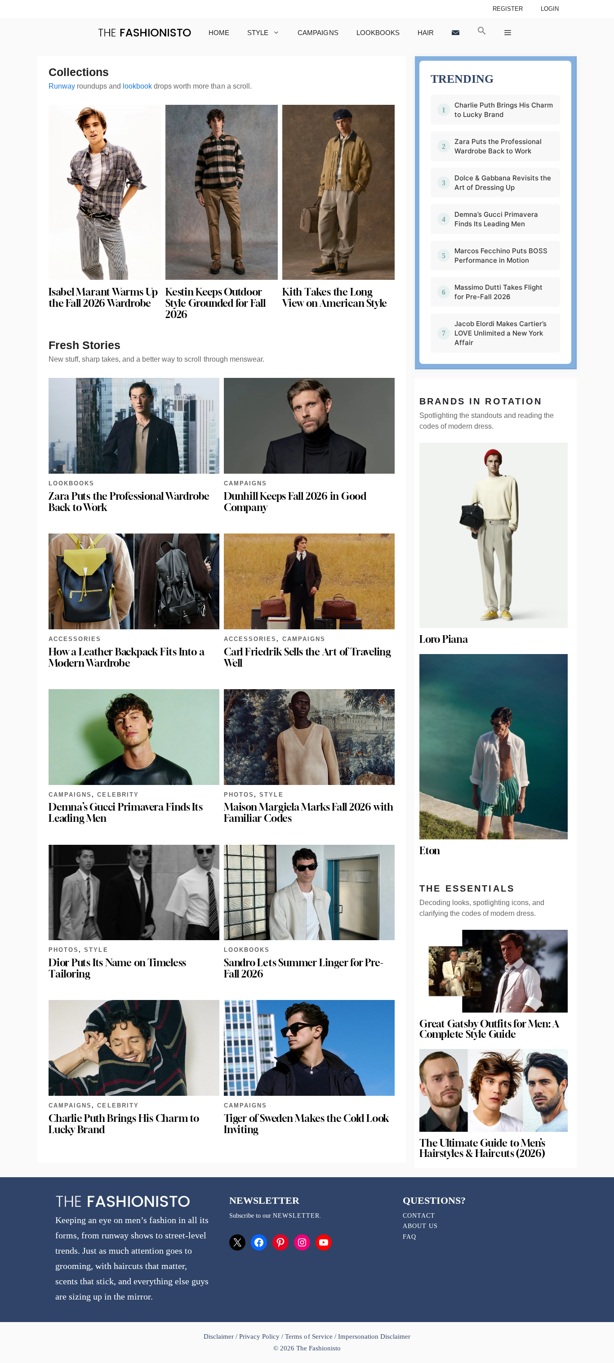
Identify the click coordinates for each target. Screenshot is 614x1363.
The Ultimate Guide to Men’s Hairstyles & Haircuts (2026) (482, 1148)
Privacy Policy (259, 1336)
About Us (420, 1226)
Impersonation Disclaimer (374, 1336)
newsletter (296, 1215)
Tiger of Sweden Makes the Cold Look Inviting (306, 1123)
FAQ (409, 1236)
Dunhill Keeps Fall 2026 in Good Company (295, 501)
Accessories (75, 639)
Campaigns (318, 32)
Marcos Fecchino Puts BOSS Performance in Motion (500, 256)
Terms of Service (308, 1336)
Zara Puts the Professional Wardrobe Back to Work (129, 501)
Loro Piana (443, 639)
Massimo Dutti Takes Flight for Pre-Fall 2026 (498, 292)
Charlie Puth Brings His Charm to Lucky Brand (124, 1123)
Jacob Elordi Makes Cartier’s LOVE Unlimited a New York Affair (500, 333)
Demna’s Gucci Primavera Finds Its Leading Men (126, 812)
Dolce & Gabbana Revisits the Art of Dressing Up (502, 183)
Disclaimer (220, 1336)
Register (508, 8)
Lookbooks (378, 32)
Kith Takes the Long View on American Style (334, 297)
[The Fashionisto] (144, 32)
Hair (426, 32)
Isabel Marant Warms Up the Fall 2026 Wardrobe (103, 297)
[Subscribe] (455, 32)
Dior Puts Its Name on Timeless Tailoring (117, 968)
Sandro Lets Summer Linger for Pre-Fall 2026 (303, 968)
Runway (62, 86)
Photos (239, 794)
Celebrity (117, 794)
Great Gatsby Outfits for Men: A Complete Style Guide (489, 1029)
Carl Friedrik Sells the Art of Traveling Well (307, 657)
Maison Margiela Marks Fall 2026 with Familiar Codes (308, 812)
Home (219, 32)
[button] (481, 32)
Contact (419, 1215)
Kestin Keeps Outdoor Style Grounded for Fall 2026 (215, 303)
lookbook (137, 86)
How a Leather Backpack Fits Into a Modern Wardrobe (126, 657)
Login (550, 8)
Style (257, 32)
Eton (429, 850)
